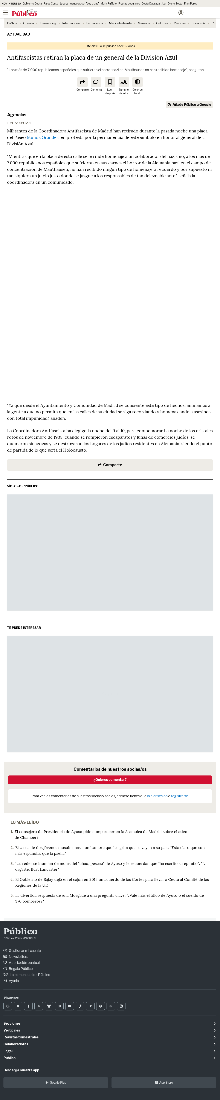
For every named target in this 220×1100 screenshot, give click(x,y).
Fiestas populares (129, 3)
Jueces (64, 3)
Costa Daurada (151, 3)
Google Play (58, 1082)
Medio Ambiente (120, 23)
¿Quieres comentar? (110, 780)
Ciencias (180, 23)
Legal (7, 1051)
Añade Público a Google (192, 105)
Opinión (28, 23)
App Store (166, 1082)
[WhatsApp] (111, 1006)
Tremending (48, 23)
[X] (38, 1006)
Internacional (71, 23)
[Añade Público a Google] (7, 1006)
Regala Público (20, 969)
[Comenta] (96, 82)
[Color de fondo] (137, 82)
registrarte (179, 796)
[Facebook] (28, 1006)
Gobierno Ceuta (32, 3)
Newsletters (18, 957)
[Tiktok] (80, 1006)
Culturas (162, 23)
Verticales (11, 1030)
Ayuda (13, 981)
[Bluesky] (49, 1006)
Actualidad (18, 34)
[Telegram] (90, 1006)
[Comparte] (82, 82)
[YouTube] (69, 1006)
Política (12, 23)
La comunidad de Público (29, 975)
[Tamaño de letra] (124, 82)
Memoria (144, 23)
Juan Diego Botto (172, 3)
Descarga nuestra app (21, 1070)
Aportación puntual (24, 963)
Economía (199, 23)
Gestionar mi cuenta (24, 951)
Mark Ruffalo (109, 3)
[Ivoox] (121, 1006)
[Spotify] (100, 1006)
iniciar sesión (157, 796)
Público (20, 932)
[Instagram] (59, 1006)
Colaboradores (15, 1044)
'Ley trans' (92, 3)
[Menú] (5, 12)
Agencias (16, 114)
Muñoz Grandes (42, 137)
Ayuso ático (77, 3)
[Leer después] (110, 82)
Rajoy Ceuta (51, 3)
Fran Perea (190, 3)
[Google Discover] (18, 1006)
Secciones (11, 1023)
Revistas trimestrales (20, 1037)
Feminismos (94, 23)
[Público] (102, 13)
